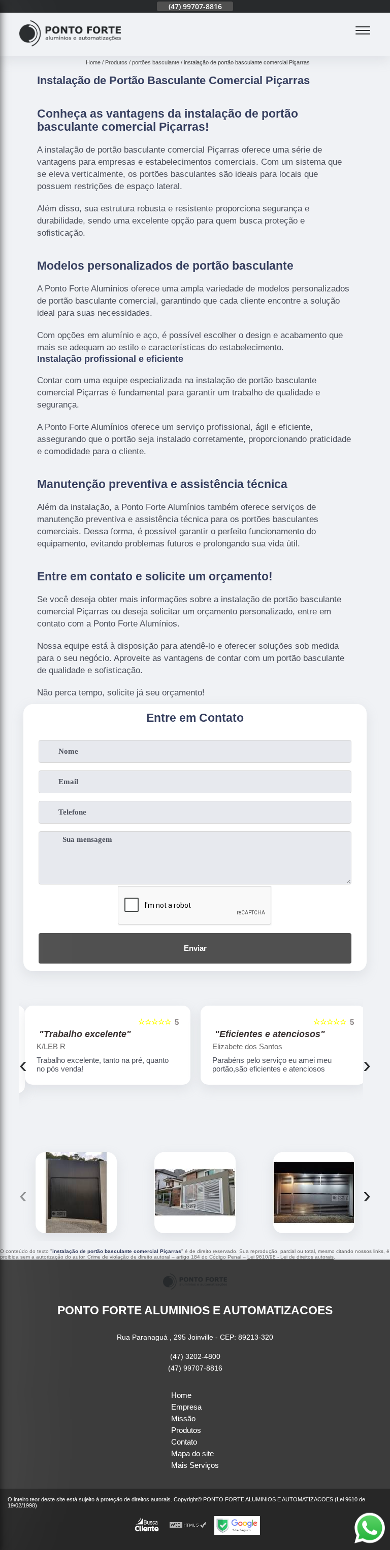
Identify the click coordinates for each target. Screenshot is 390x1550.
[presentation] (23, 1065)
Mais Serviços (195, 1465)
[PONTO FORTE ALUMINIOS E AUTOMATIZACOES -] (70, 50)
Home (181, 1395)
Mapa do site (192, 1453)
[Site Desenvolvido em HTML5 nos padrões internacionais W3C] (188, 1525)
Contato (184, 1441)
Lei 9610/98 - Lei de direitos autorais (290, 1257)
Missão (183, 1418)
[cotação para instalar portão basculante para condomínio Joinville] (76, 1192)
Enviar (195, 948)
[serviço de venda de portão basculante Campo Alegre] (195, 1192)
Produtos (186, 1430)
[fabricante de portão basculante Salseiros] (313, 1192)
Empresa (186, 1407)
